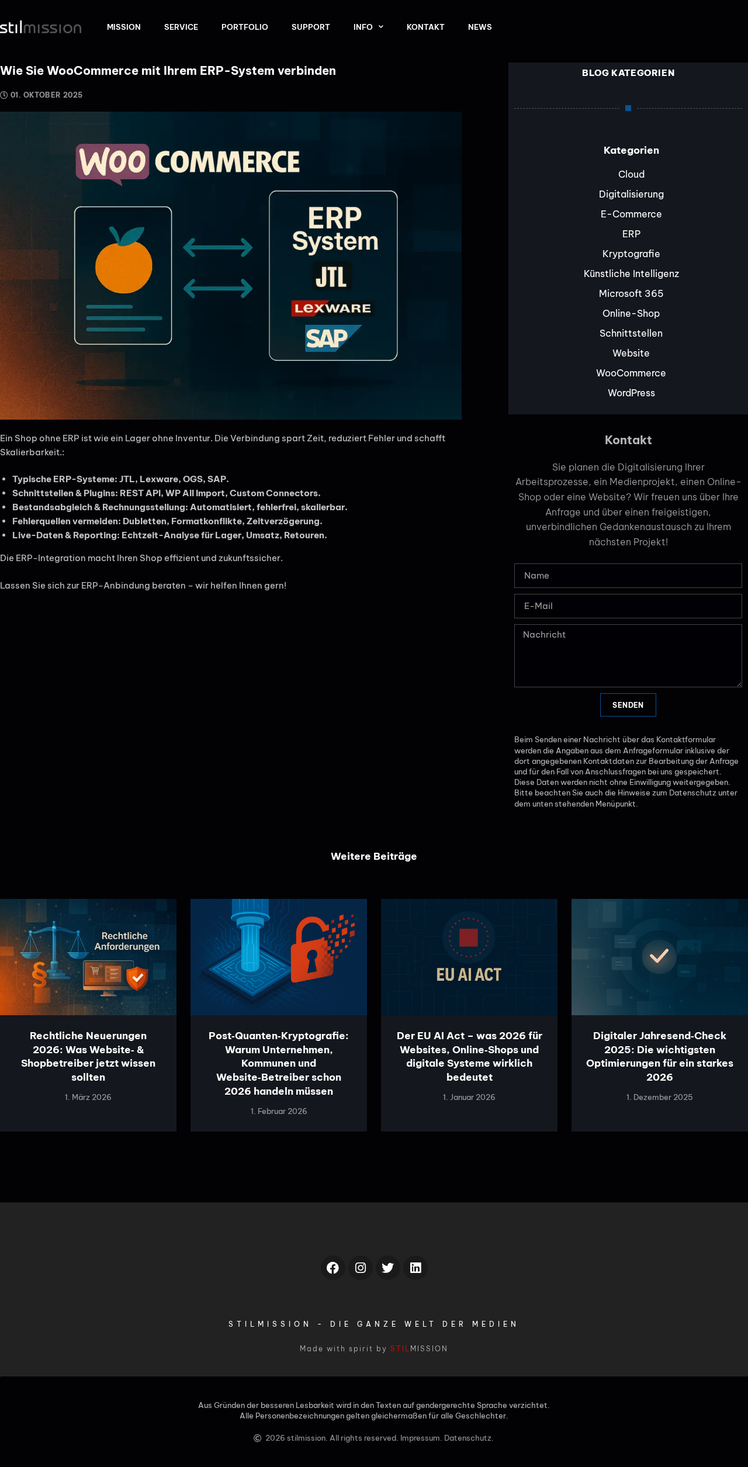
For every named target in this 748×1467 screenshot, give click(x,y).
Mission (124, 27)
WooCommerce (631, 373)
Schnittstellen (631, 333)
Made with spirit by (345, 1348)
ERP (631, 234)
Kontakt (426, 27)
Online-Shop (631, 313)
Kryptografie (631, 254)
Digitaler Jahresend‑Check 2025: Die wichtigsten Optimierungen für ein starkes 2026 (659, 1056)
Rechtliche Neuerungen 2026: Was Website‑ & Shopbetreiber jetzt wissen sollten (88, 1056)
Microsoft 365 (631, 293)
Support (311, 27)
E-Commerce (631, 214)
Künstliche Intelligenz (631, 273)
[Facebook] (333, 1267)
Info (363, 27)
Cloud (631, 174)
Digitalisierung (631, 194)
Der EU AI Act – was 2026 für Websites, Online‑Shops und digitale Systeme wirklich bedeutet (469, 1056)
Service (181, 27)
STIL (400, 1348)
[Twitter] (388, 1267)
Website (631, 353)
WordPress (631, 393)
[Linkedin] (415, 1267)
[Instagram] (360, 1267)
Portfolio (244, 27)
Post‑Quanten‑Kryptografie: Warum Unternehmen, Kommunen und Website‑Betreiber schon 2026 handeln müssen (279, 1063)
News (480, 27)
